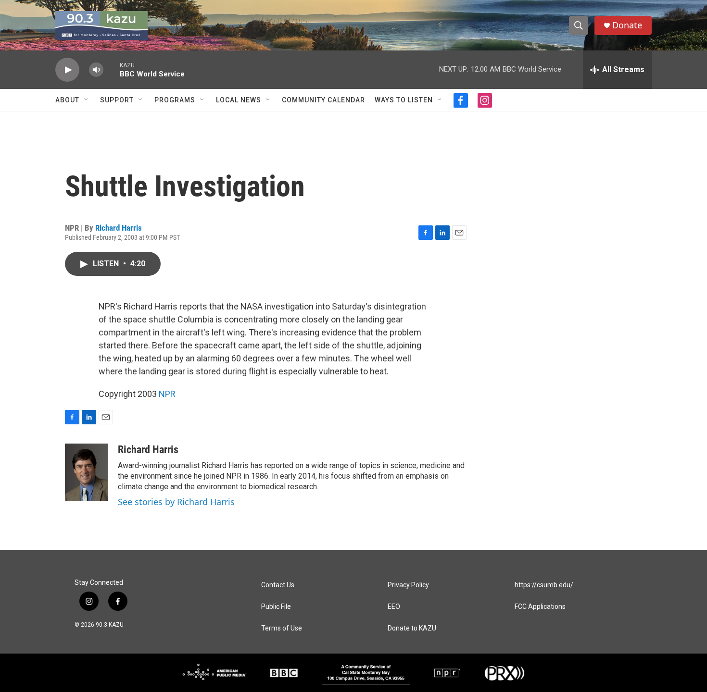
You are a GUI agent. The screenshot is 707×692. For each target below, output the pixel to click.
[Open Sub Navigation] (86, 100)
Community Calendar (323, 100)
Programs (174, 100)
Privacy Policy (408, 585)
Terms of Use (281, 628)
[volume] (96, 70)
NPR (167, 394)
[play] (67, 69)
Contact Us (277, 585)
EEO (394, 606)
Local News (238, 100)
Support (117, 100)
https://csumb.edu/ (544, 585)
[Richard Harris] (86, 472)
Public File (276, 606)
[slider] (111, 69)
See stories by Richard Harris (176, 501)
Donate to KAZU (412, 628)
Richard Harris (118, 228)
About (67, 100)
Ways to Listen (404, 100)
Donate (627, 25)
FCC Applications (540, 606)
